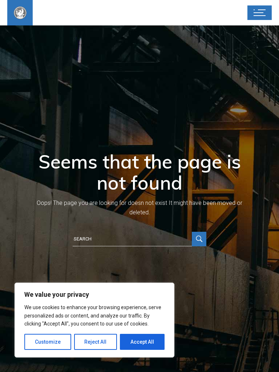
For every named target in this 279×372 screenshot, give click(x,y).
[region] (94, 320)
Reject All (95, 342)
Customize (48, 342)
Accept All (142, 342)
